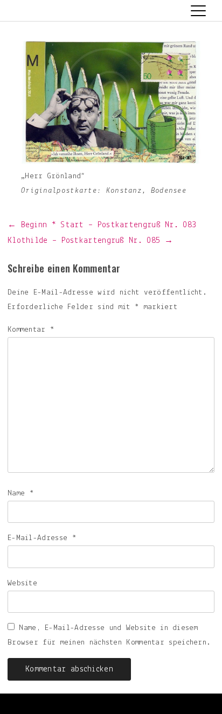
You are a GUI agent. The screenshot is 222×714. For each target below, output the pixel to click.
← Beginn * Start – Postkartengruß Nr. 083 (102, 225)
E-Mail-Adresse (42, 538)
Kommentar (31, 330)
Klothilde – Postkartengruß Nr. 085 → (91, 240)
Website (22, 583)
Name (21, 493)
